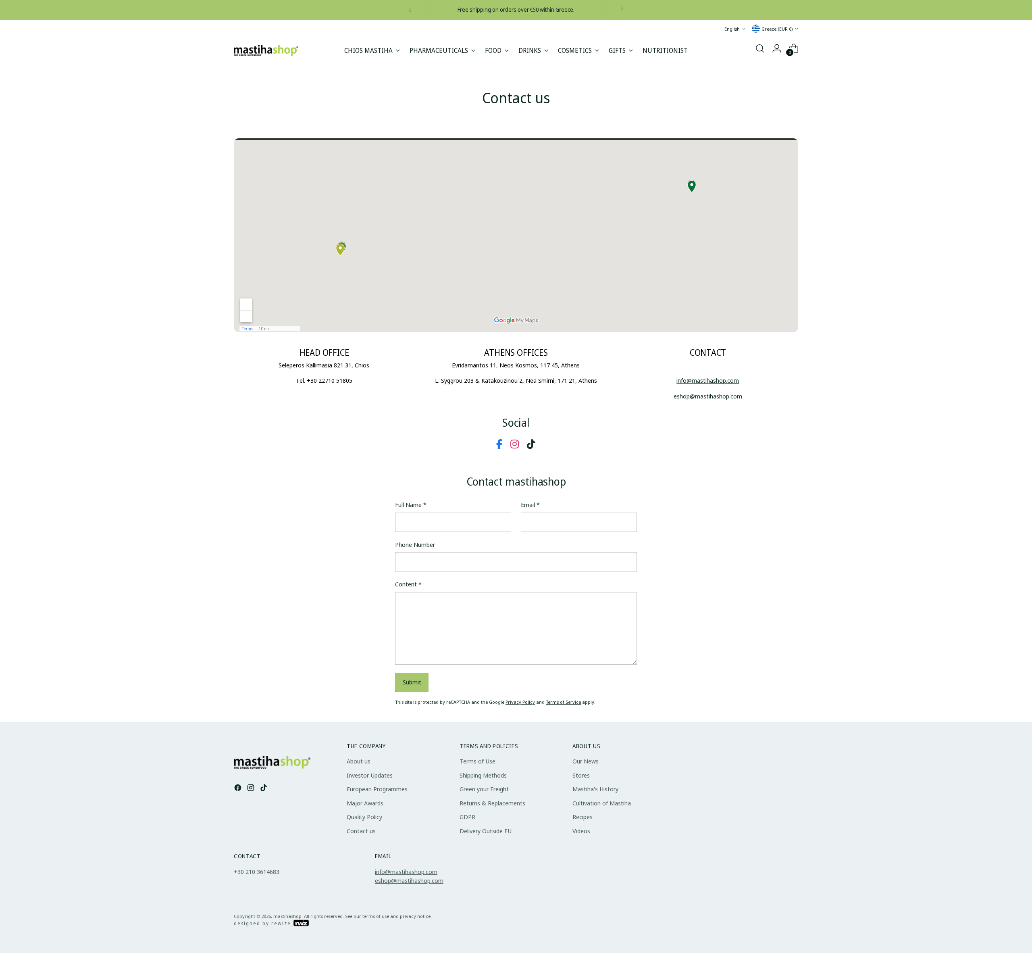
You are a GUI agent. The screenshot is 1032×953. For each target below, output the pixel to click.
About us (358, 761)
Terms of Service (563, 702)
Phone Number (415, 544)
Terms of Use (477, 761)
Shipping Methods (483, 775)
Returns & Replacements (492, 803)
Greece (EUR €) (777, 28)
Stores (581, 775)
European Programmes (377, 789)
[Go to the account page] (777, 48)
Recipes (582, 817)
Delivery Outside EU (486, 831)
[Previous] (410, 10)
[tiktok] (531, 444)
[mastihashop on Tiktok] (264, 788)
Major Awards (365, 803)
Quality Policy (364, 817)
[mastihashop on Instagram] (251, 788)
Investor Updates (370, 775)
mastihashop (287, 916)
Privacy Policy (520, 702)
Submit (412, 682)
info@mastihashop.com (406, 872)
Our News (585, 761)
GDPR (467, 817)
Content (408, 584)
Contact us (361, 831)
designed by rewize (263, 923)
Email (530, 504)
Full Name (411, 504)
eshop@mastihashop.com (409, 880)
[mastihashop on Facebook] (238, 788)
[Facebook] (499, 444)
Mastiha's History (595, 789)
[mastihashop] (266, 50)
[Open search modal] (760, 48)
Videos (581, 831)
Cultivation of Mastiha (601, 803)
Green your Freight (484, 789)
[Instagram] (514, 444)
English (732, 28)
